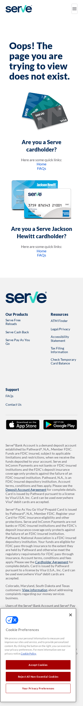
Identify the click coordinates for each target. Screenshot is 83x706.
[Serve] (19, 8)
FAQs (41, 168)
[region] (38, 655)
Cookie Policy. (28, 653)
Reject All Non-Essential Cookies (38, 676)
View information (34, 590)
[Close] (70, 615)
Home (41, 164)
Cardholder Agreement (51, 562)
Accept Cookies (38, 664)
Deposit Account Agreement (26, 490)
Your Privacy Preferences (38, 688)
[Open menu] (74, 9)
